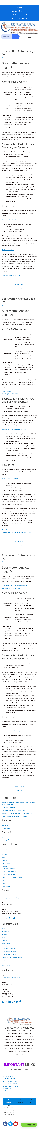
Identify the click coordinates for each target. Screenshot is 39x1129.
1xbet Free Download (8, 807)
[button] (29, 1125)
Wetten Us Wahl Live (8, 250)
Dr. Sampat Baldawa (10, 874)
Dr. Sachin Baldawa (10, 871)
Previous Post (19, 284)
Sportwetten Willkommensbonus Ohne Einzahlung (17, 813)
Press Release (6, 886)
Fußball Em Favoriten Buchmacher (12, 220)
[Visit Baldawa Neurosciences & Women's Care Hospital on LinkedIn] (3, 918)
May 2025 (5, 825)
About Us (4, 849)
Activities (4, 855)
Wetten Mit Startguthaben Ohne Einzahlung (15, 816)
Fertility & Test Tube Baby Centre (12, 877)
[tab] (8, 1101)
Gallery (4, 880)
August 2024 (6, 828)
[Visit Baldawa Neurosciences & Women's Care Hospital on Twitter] (14, 918)
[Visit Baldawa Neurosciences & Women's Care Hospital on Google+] (10, 918)
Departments (6, 863)
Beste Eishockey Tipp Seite (10, 478)
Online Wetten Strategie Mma (11, 588)
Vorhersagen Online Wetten (10, 394)
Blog (3, 857)
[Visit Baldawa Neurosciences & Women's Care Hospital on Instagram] (6, 918)
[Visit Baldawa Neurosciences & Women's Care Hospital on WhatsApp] (3, 1002)
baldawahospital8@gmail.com (11, 898)
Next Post (19, 288)
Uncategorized (6, 840)
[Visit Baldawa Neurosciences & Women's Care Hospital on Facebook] (17, 918)
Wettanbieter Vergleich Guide (11, 275)
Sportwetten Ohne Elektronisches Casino (14, 429)
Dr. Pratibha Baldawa (10, 868)
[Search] (16, 36)
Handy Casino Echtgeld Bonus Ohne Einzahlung (16, 532)
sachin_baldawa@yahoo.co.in (11, 977)
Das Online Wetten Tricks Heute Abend (13, 810)
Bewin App (5, 530)
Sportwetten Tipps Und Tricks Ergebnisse (14, 585)
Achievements (6, 852)
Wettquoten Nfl (6, 391)
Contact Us (5, 860)
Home (3, 883)
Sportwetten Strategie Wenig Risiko (12, 731)
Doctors (4, 866)
